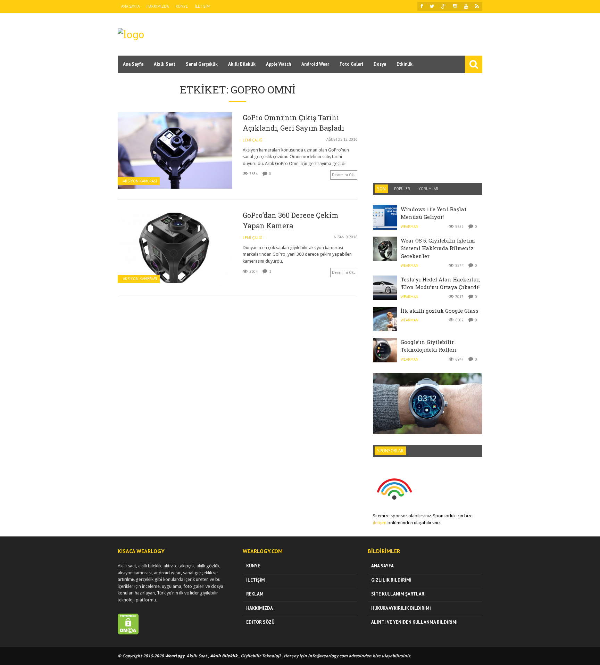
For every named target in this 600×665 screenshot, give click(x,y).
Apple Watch (278, 64)
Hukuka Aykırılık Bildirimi (401, 608)
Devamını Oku (344, 174)
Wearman (409, 226)
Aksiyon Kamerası (140, 181)
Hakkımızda (158, 6)
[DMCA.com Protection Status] (128, 632)
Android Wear (315, 64)
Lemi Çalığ (252, 140)
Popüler (402, 188)
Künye (182, 6)
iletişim (379, 522)
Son (381, 189)
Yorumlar (428, 188)
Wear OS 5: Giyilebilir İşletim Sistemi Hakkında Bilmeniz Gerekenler (438, 248)
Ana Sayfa (130, 6)
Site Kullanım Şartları (398, 594)
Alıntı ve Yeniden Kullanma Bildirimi (414, 622)
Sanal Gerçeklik (202, 64)
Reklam (255, 594)
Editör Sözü (260, 622)
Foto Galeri (351, 64)
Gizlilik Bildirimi (391, 580)
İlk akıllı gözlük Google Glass (439, 310)
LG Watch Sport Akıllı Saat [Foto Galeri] (427, 387)
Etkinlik (404, 64)
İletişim (202, 6)
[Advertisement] (356, 33)
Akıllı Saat (164, 64)
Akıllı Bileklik (242, 64)
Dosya (380, 64)
